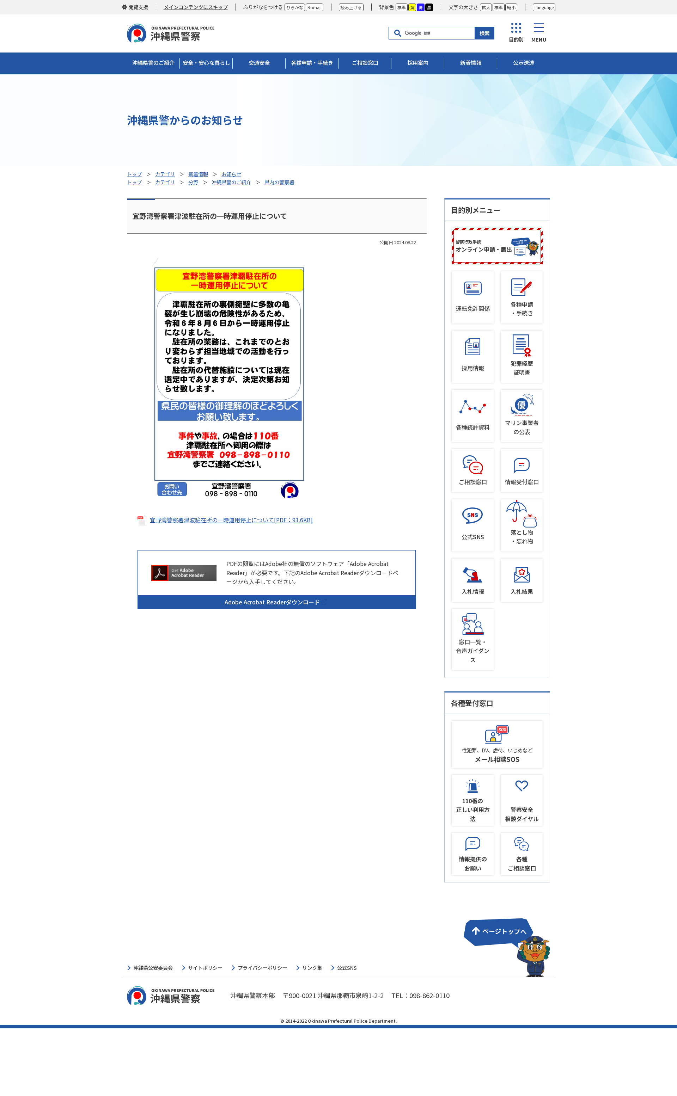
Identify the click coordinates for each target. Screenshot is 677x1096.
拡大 (486, 7)
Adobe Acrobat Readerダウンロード (272, 602)
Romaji (314, 7)
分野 (193, 182)
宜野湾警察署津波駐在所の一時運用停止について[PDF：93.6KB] (231, 520)
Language (544, 7)
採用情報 (473, 368)
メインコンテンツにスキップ (196, 7)
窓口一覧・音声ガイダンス (472, 651)
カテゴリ (165, 174)
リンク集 (312, 967)
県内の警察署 (279, 182)
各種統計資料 (473, 427)
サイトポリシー (205, 967)
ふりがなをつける (263, 7)
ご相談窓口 (473, 482)
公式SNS (473, 536)
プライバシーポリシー (262, 967)
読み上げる (351, 7)
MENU (538, 39)
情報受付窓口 (522, 482)
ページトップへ (505, 943)
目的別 (516, 39)
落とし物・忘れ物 (522, 537)
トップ (134, 174)
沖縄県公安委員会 (153, 967)
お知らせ (231, 174)
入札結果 (522, 591)
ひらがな (294, 7)
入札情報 (473, 591)
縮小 (511, 7)
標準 (401, 7)
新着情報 (198, 174)
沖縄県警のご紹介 (231, 182)
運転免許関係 (473, 308)
